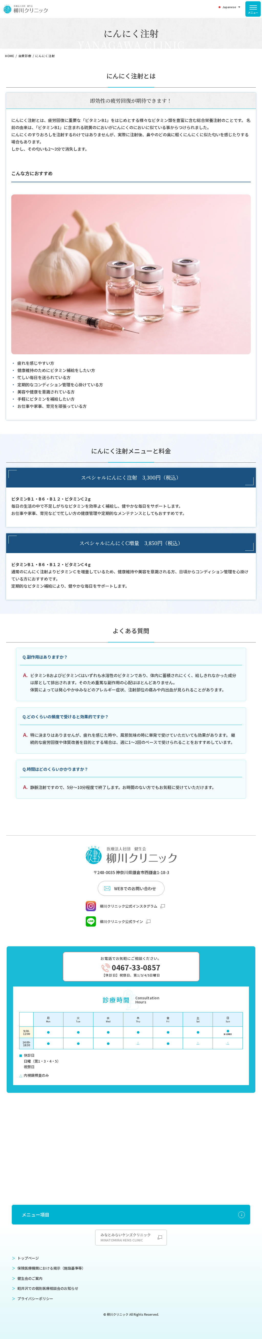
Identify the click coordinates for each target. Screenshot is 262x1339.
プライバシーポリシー (35, 1298)
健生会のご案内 (29, 1278)
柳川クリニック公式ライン (121, 921)
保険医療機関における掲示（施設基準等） (51, 1268)
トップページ (28, 1258)
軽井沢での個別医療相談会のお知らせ (47, 1288)
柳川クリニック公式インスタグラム (128, 906)
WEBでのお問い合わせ (135, 888)
